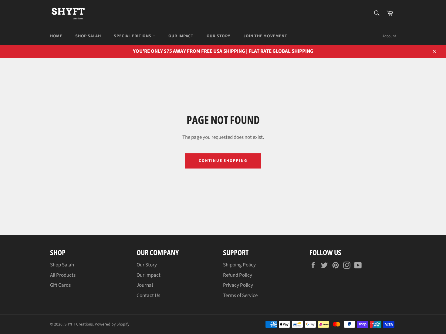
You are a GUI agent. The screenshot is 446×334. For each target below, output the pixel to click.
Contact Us (148, 295)
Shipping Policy (239, 265)
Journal (145, 285)
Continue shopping (223, 160)
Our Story (218, 36)
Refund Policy (237, 275)
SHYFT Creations (78, 324)
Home (56, 36)
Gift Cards (60, 285)
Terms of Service (240, 295)
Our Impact (181, 36)
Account (389, 36)
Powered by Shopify (112, 324)
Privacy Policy (238, 285)
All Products (63, 275)
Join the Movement (265, 36)
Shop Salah (88, 36)
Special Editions (133, 36)
